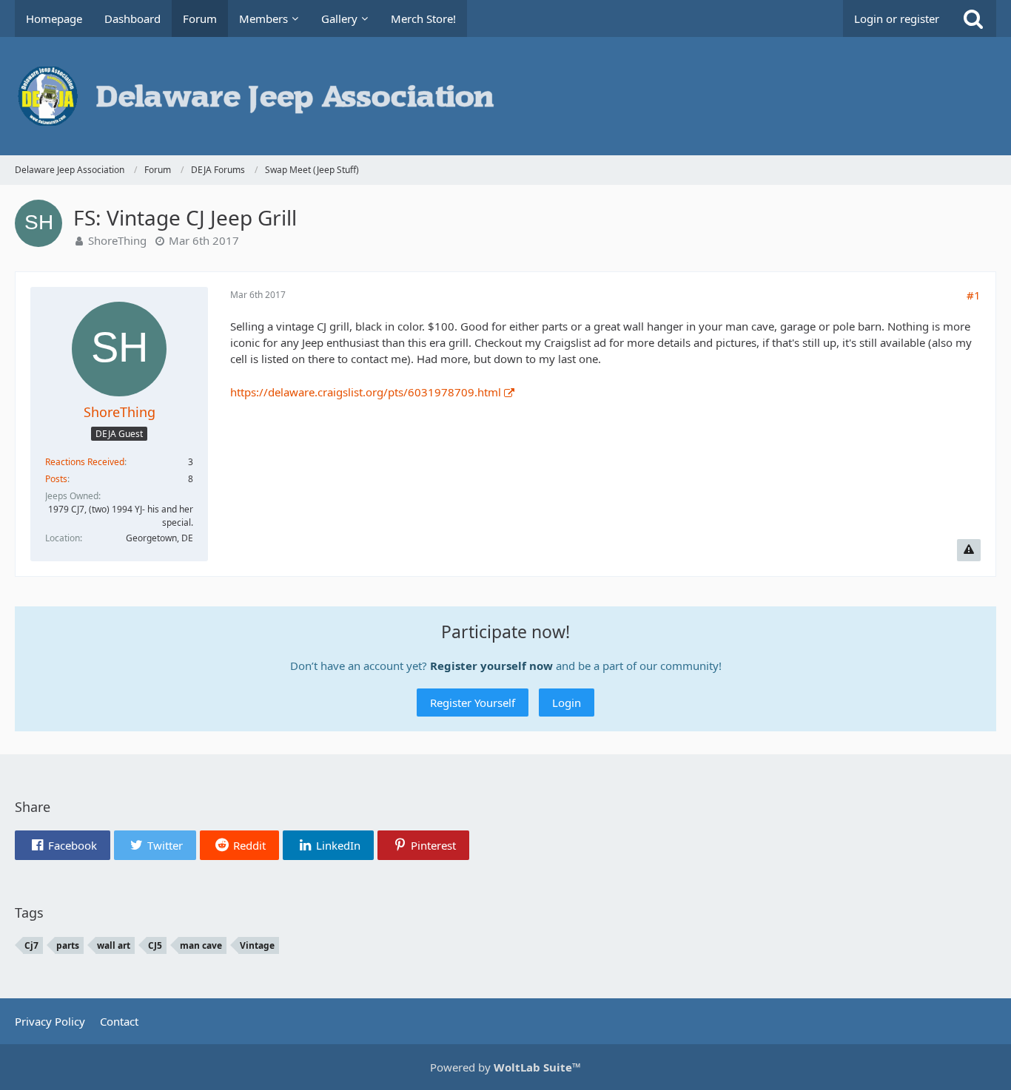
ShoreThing (117, 240)
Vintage (257, 945)
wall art (113, 945)
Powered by (505, 1067)
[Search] (973, 18)
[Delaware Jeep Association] (505, 96)
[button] (62, 845)
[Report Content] (969, 550)
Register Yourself (472, 702)
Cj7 (31, 945)
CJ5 (155, 945)
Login (566, 702)
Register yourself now (491, 665)
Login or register (896, 18)
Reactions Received (84, 462)
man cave (201, 945)
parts (67, 945)
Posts (56, 479)
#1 (974, 295)
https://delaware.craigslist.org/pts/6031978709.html (365, 392)
